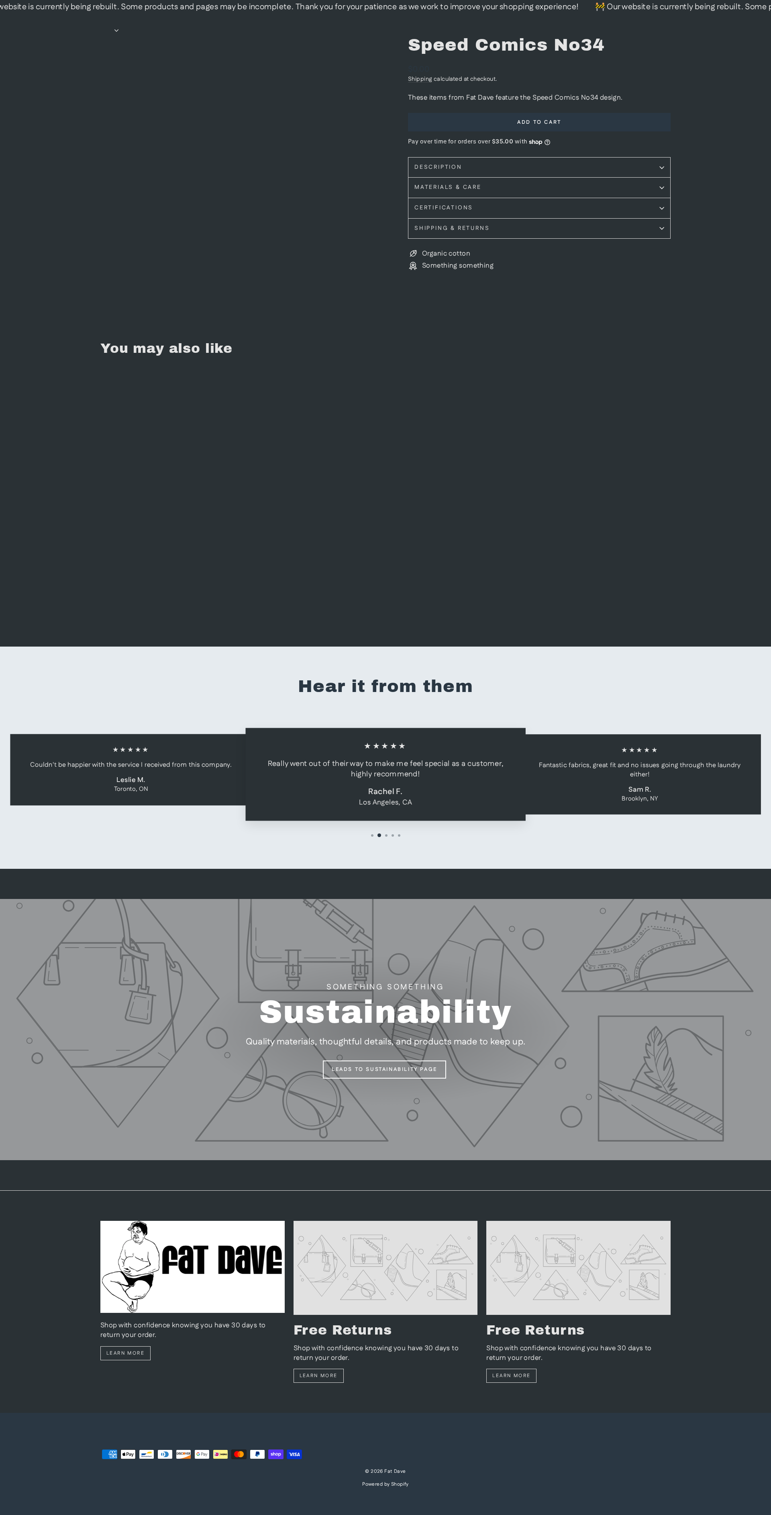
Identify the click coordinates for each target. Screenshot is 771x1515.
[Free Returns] (386, 1268)
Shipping (420, 79)
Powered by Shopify (385, 1484)
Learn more (125, 1353)
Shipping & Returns (452, 228)
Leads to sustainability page (384, 1069)
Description (438, 167)
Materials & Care (447, 187)
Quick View (169, 571)
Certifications (443, 208)
